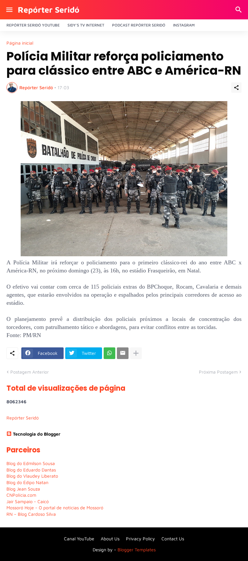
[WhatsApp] (109, 353)
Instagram (184, 25)
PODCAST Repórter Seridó (138, 25)
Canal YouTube (79, 538)
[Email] (123, 353)
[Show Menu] (9, 9)
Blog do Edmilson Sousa (30, 463)
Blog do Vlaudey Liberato (32, 476)
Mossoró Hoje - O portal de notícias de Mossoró (54, 507)
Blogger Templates (137, 549)
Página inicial (19, 43)
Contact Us (172, 538)
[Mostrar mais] (136, 353)
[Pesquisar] (239, 10)
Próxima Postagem (218, 372)
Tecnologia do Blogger (36, 434)
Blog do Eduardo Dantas (31, 469)
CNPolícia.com (21, 495)
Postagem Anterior (29, 372)
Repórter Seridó (48, 9)
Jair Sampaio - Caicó (27, 501)
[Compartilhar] (236, 87)
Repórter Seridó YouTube (33, 25)
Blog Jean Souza (23, 489)
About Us (110, 538)
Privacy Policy (140, 538)
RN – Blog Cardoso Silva (31, 514)
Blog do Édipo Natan (27, 482)
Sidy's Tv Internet (85, 25)
